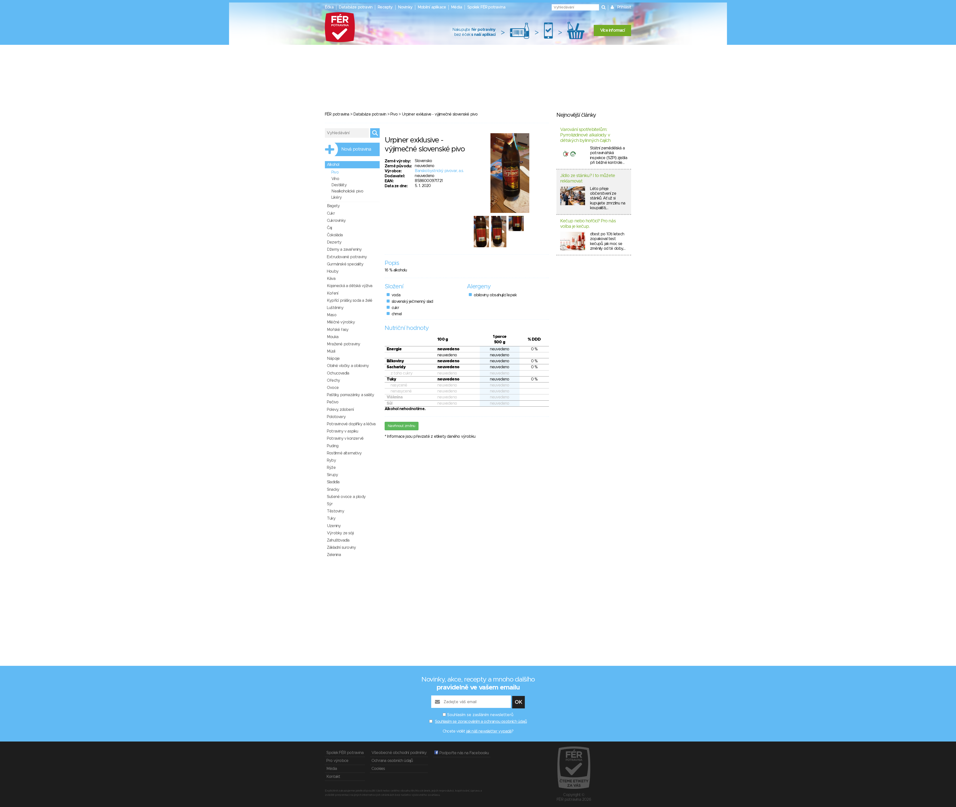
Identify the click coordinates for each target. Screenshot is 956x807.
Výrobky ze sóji (340, 533)
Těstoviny (335, 511)
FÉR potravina (337, 114)
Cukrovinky (336, 221)
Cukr (331, 213)
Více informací (612, 30)
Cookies (378, 769)
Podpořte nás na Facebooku (463, 753)
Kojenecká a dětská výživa (349, 286)
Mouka (332, 337)
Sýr (330, 504)
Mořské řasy (337, 330)
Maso (331, 315)
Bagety (333, 206)
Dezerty (334, 242)
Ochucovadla (338, 373)
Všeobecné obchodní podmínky (398, 753)
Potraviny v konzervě (345, 438)
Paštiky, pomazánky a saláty (350, 395)
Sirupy (332, 475)
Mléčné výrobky (341, 322)
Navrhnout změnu (401, 426)
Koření (332, 293)
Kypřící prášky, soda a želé (349, 301)
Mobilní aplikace (432, 7)
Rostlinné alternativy (344, 453)
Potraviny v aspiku (342, 431)
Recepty (385, 7)
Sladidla (333, 482)
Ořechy (333, 380)
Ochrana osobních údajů (392, 761)
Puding (332, 446)
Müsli (331, 351)
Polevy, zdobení (340, 410)
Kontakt (333, 777)
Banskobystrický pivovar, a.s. (439, 171)
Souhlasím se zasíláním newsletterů (480, 715)
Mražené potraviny (343, 344)
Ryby (331, 460)
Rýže (331, 468)
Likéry (336, 197)
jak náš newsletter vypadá (489, 731)
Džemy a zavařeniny (344, 249)
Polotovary (336, 417)
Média (456, 7)
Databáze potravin (355, 7)
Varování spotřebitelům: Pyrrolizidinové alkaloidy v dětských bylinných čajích (585, 135)
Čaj (329, 228)
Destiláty (339, 185)
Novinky (405, 7)
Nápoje (333, 359)
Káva (331, 279)
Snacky (333, 490)
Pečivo (332, 402)
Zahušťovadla (338, 540)
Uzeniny (334, 526)
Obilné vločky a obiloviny (348, 366)
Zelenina (334, 555)
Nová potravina (356, 149)
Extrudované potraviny (347, 257)
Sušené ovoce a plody (346, 497)
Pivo (394, 114)
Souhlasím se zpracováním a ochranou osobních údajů (481, 722)
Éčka (329, 7)
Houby (332, 271)
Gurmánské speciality (345, 264)
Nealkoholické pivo (347, 191)
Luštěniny (335, 308)
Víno (335, 179)
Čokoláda (335, 235)
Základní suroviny (341, 548)
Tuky (331, 518)
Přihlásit (624, 7)
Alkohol (333, 165)
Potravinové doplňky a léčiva (351, 424)
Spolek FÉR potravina (486, 7)
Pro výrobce (337, 761)
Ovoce (333, 388)
